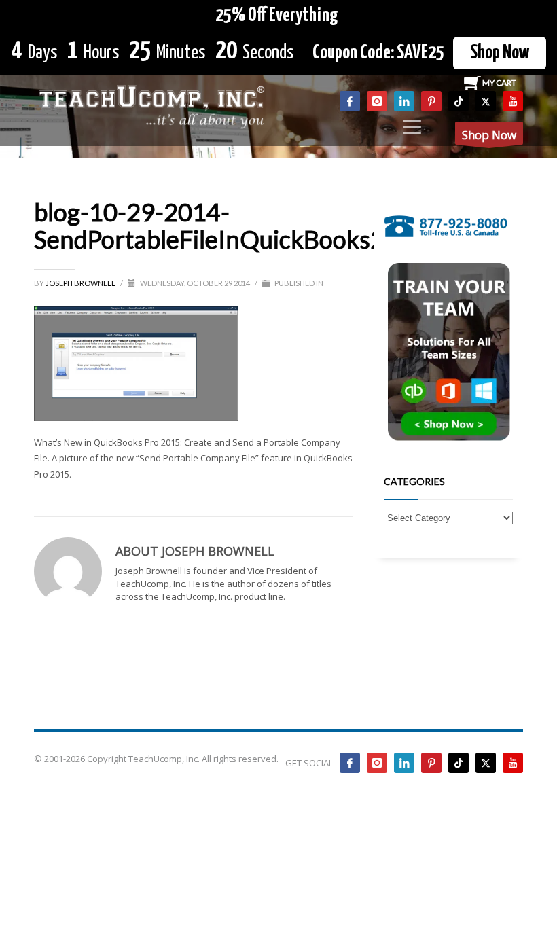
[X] (485, 101)
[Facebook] (350, 101)
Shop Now (499, 52)
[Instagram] (377, 101)
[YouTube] (513, 101)
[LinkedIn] (404, 101)
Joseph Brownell (81, 283)
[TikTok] (458, 101)
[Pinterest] (431, 101)
